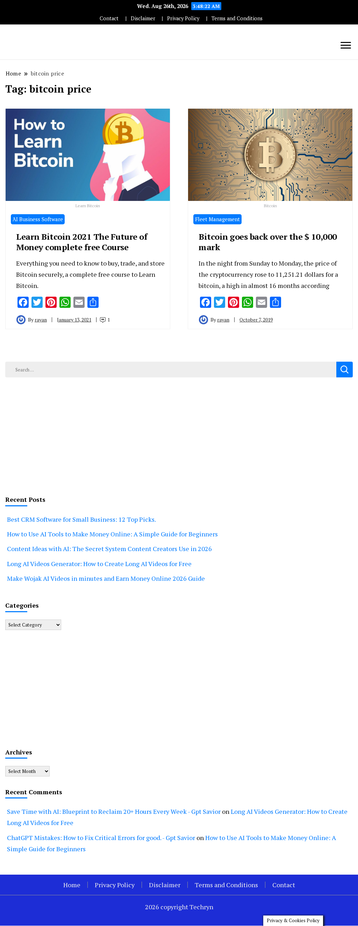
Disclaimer (143, 18)
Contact (109, 18)
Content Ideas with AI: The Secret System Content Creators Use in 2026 (109, 548)
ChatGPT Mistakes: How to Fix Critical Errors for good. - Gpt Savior (101, 837)
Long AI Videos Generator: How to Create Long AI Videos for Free (99, 563)
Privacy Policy (183, 18)
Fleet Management (217, 219)
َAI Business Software (38, 219)
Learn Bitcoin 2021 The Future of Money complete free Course (81, 242)
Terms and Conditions (237, 18)
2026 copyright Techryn (179, 907)
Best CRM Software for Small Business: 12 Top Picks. (81, 519)
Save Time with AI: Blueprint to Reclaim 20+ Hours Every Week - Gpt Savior (114, 811)
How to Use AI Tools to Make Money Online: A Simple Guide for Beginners (112, 534)
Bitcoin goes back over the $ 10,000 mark (268, 242)
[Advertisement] (179, 435)
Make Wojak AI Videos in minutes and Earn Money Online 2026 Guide (106, 578)
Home (71, 885)
